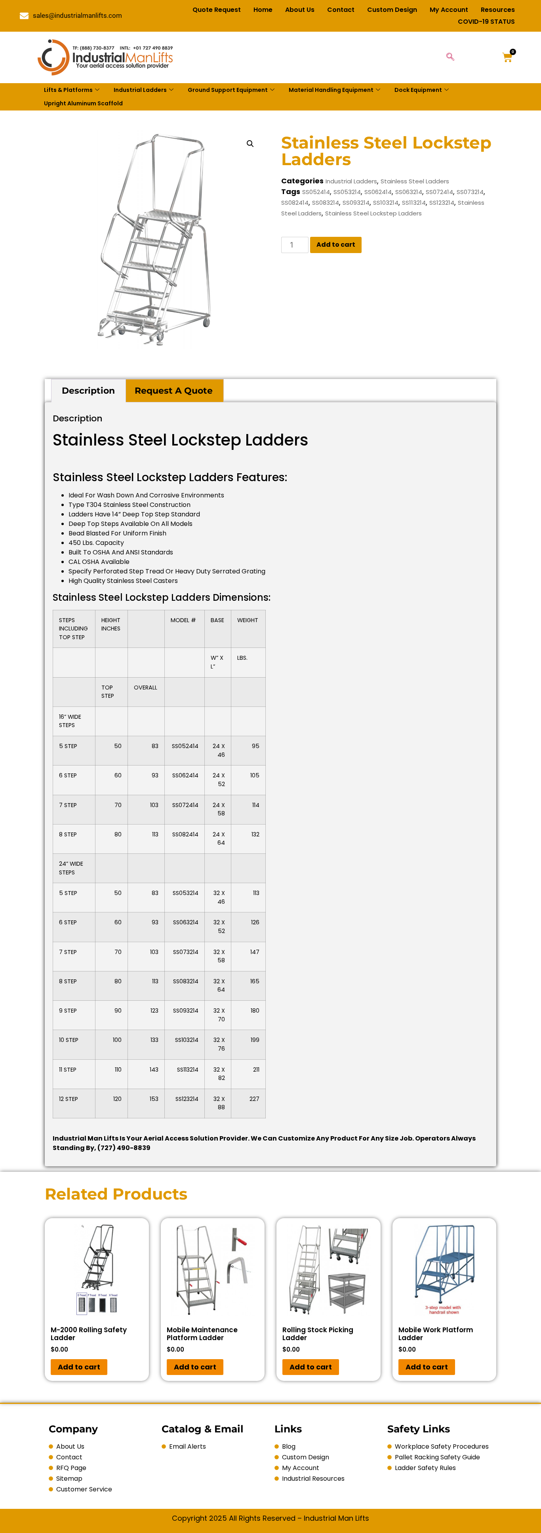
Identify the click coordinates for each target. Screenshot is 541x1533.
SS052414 (316, 192)
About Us (299, 9)
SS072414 (439, 192)
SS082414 (295, 202)
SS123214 (441, 202)
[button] (250, 144)
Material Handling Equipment (331, 90)
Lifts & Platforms (68, 90)
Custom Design (392, 9)
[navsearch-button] (450, 57)
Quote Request (216, 9)
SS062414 (378, 192)
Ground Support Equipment (228, 90)
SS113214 (414, 202)
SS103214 (385, 202)
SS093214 (356, 202)
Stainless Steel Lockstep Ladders (373, 213)
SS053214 (347, 192)
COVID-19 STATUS (486, 21)
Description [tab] (88, 390)
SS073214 (470, 192)
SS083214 (325, 202)
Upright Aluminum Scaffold (83, 103)
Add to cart (335, 244)
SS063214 (408, 192)
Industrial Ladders (140, 90)
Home (262, 9)
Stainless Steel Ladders (415, 181)
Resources (498, 9)
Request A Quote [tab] (174, 390)
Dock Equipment (418, 90)
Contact (340, 9)
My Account (449, 9)
